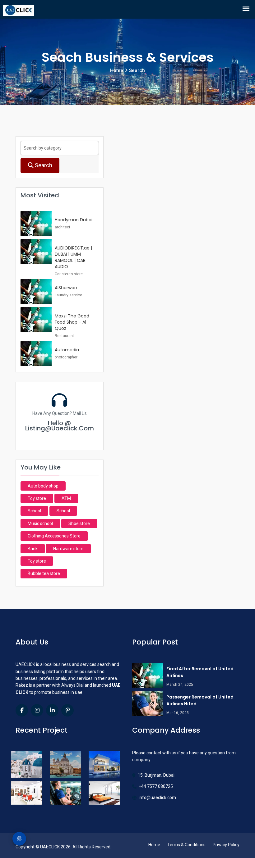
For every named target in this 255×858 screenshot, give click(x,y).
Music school (40, 523)
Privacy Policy (226, 844)
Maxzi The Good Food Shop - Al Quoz (72, 322)
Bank (33, 548)
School (34, 510)
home (116, 70)
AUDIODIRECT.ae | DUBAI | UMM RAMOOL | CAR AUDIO (73, 257)
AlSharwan (66, 288)
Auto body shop (43, 485)
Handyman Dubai (73, 220)
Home (154, 844)
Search (43, 165)
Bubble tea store (44, 573)
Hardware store (68, 548)
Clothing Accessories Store (54, 535)
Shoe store (79, 523)
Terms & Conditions (186, 844)
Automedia (67, 350)
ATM (66, 498)
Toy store (37, 498)
